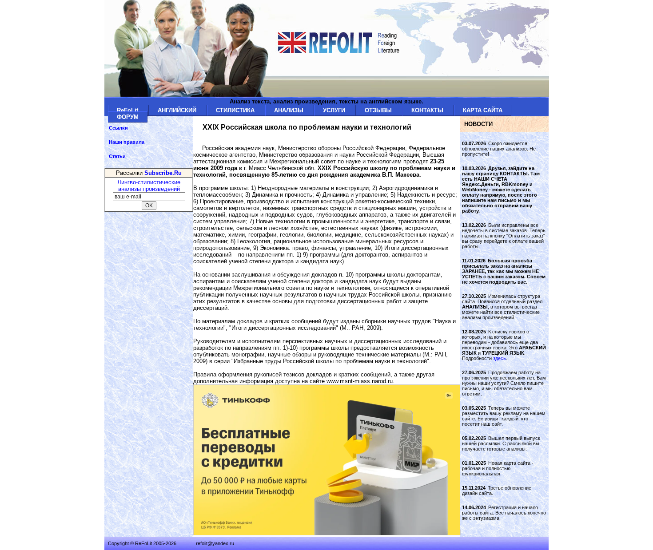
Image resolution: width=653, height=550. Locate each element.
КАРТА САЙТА (482, 110)
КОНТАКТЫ (428, 110)
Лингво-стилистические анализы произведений (148, 185)
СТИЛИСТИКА (236, 110)
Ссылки (118, 128)
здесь (499, 358)
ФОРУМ (128, 117)
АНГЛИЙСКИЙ (178, 110)
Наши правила (126, 142)
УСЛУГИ (335, 110)
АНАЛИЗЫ (289, 110)
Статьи (117, 156)
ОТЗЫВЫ (379, 110)
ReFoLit (128, 110)
